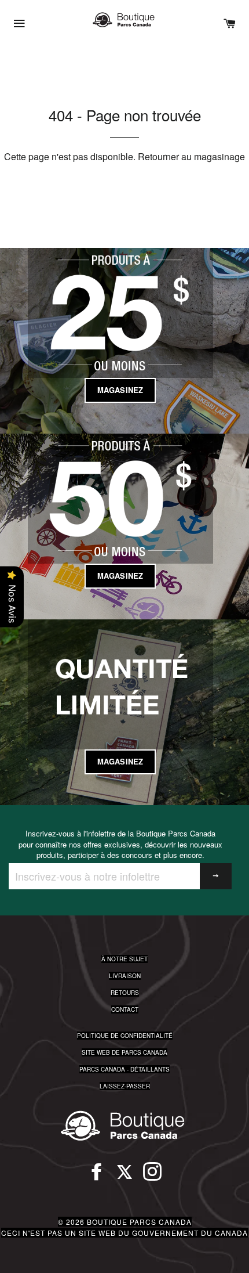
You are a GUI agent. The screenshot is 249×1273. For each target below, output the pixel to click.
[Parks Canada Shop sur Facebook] (97, 1177)
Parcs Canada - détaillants (124, 1069)
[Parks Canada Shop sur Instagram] (152, 1177)
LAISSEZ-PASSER (125, 1086)
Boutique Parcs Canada (139, 1222)
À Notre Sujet (124, 959)
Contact (124, 1009)
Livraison (125, 976)
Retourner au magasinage (191, 156)
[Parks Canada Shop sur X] (124, 1177)
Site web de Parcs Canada (124, 1052)
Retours (125, 993)
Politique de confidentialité (125, 1036)
